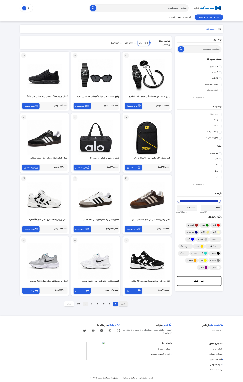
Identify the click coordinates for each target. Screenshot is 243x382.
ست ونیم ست (211, 84)
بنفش (201, 267)
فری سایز (214, 153)
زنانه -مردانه (212, 131)
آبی (188, 239)
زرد (201, 260)
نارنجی (190, 260)
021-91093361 (217, 330)
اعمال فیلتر (199, 281)
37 (216, 159)
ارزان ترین (128, 42)
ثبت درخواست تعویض (160, 354)
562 (78, 304)
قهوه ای (191, 225)
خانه (219, 29)
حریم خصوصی (216, 364)
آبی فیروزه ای (197, 253)
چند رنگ (183, 246)
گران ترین (115, 42)
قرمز (214, 225)
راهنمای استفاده (215, 369)
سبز (203, 225)
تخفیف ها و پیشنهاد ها (178, 17)
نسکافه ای (211, 246)
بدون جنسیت (212, 137)
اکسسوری (214, 66)
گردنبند (215, 72)
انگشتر (215, 78)
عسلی (213, 239)
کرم (214, 232)
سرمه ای (190, 232)
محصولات (210, 29)
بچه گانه (214, 114)
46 (216, 165)
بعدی (69, 304)
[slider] (219, 201)
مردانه (215, 125)
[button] (26, 8)
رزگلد (182, 253)
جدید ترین (143, 42)
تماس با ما (217, 349)
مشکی (213, 253)
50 (216, 177)
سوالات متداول (215, 354)
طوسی (213, 260)
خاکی (203, 232)
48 (216, 171)
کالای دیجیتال (212, 90)
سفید (213, 267)
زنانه (216, 120)
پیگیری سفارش (163, 349)
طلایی (197, 246)
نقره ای (200, 239)
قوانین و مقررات (215, 359)
